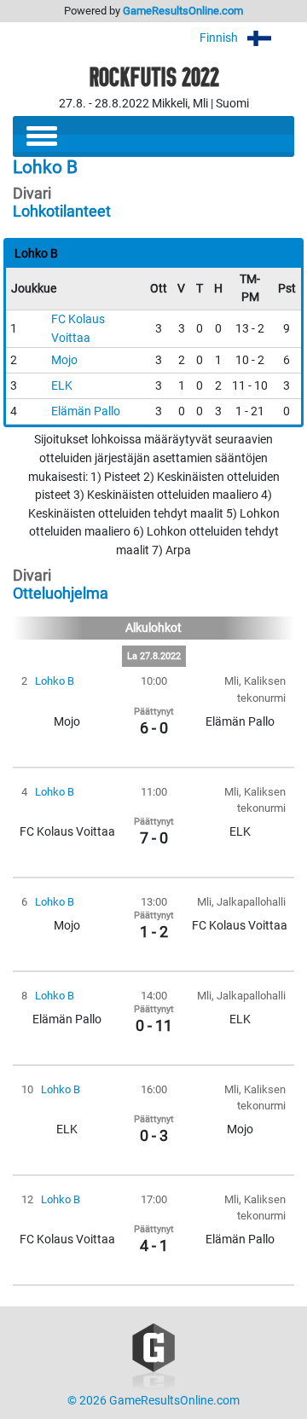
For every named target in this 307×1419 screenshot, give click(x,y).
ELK (61, 386)
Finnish (220, 38)
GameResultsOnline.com (183, 10)
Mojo (64, 360)
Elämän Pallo (85, 411)
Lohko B (54, 681)
